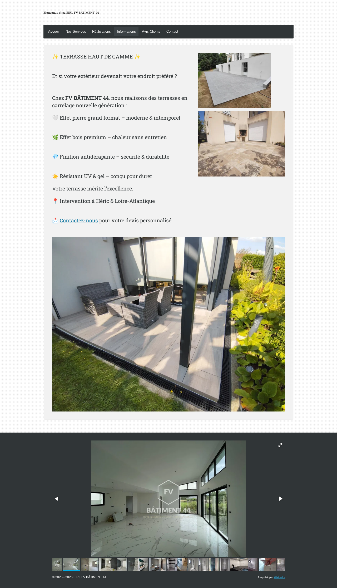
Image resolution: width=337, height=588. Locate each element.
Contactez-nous (79, 220)
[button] (280, 445)
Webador (279, 577)
